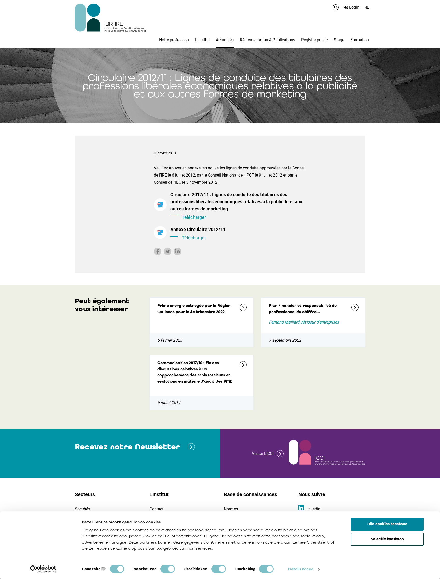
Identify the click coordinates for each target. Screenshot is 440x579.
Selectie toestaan (387, 539)
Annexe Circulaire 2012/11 (197, 233)
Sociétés (82, 509)
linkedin (313, 509)
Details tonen (300, 569)
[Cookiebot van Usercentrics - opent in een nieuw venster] (43, 569)
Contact (156, 509)
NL (366, 7)
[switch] (167, 569)
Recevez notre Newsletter (127, 447)
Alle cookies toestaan (387, 524)
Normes (231, 509)
